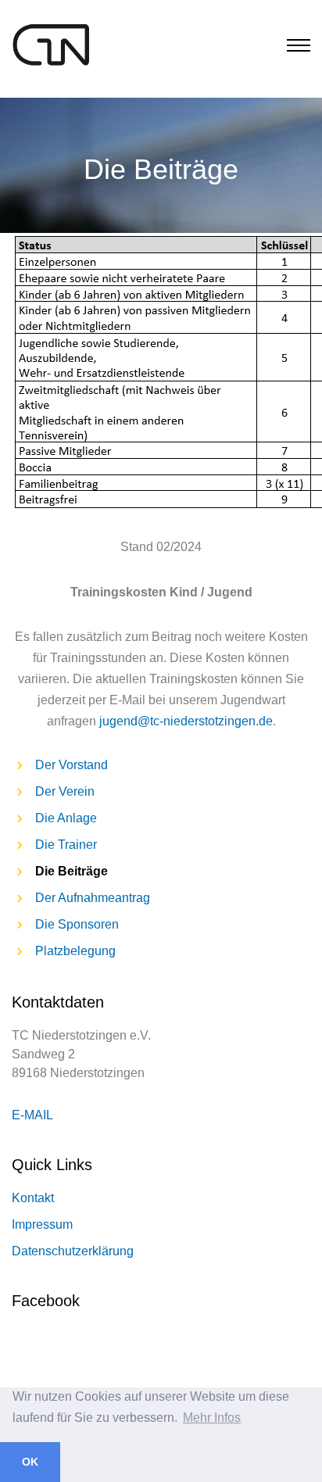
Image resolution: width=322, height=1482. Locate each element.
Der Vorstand (71, 764)
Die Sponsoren (77, 924)
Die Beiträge (71, 871)
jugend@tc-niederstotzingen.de (186, 721)
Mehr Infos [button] (212, 1417)
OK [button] (30, 1461)
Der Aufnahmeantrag (92, 897)
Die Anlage (66, 818)
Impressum (42, 1224)
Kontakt (33, 1198)
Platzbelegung (75, 951)
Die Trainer (66, 844)
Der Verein (65, 791)
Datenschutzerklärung (73, 1251)
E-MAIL (32, 1115)
